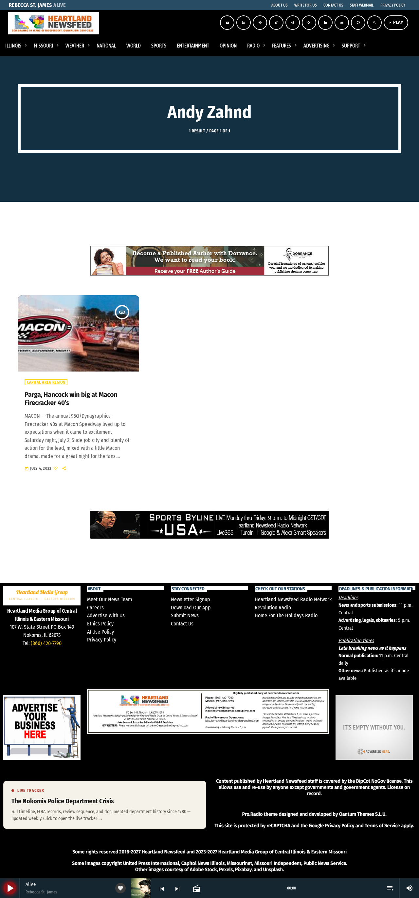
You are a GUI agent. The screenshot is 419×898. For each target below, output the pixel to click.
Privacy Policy (101, 640)
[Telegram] (292, 22)
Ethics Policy (100, 624)
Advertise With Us (106, 615)
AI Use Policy (100, 632)
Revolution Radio (273, 607)
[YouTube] (227, 22)
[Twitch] (243, 22)
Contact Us (182, 624)
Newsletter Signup (190, 599)
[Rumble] (309, 22)
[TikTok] (276, 22)
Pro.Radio (252, 814)
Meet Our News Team (109, 599)
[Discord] (342, 22)
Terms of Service (382, 826)
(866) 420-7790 (46, 643)
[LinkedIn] (325, 22)
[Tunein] (260, 22)
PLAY (396, 22)
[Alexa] (358, 22)
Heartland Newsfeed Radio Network (293, 599)
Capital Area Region (46, 382)
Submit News (185, 615)
